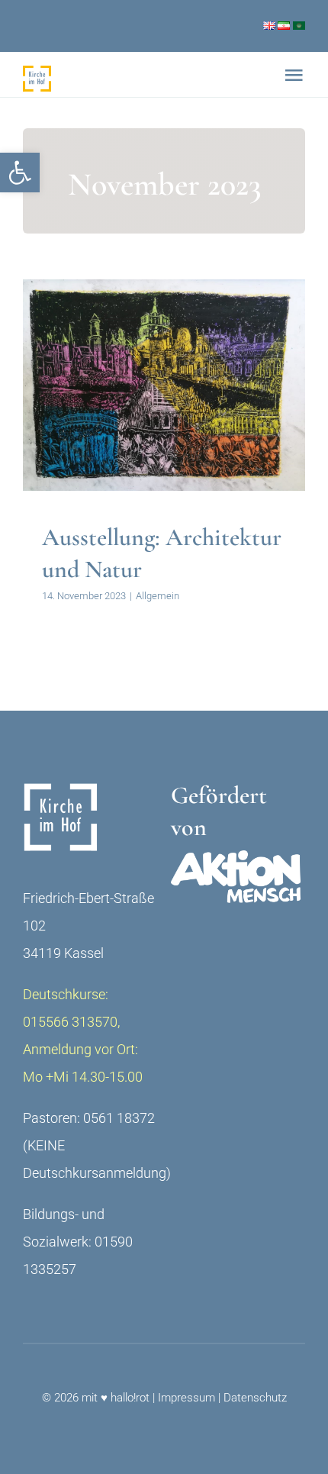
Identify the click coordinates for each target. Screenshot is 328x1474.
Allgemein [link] (164, 418)
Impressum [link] (186, 1398)
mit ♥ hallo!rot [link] (116, 1398)
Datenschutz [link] (255, 1398)
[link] (20, 172)
